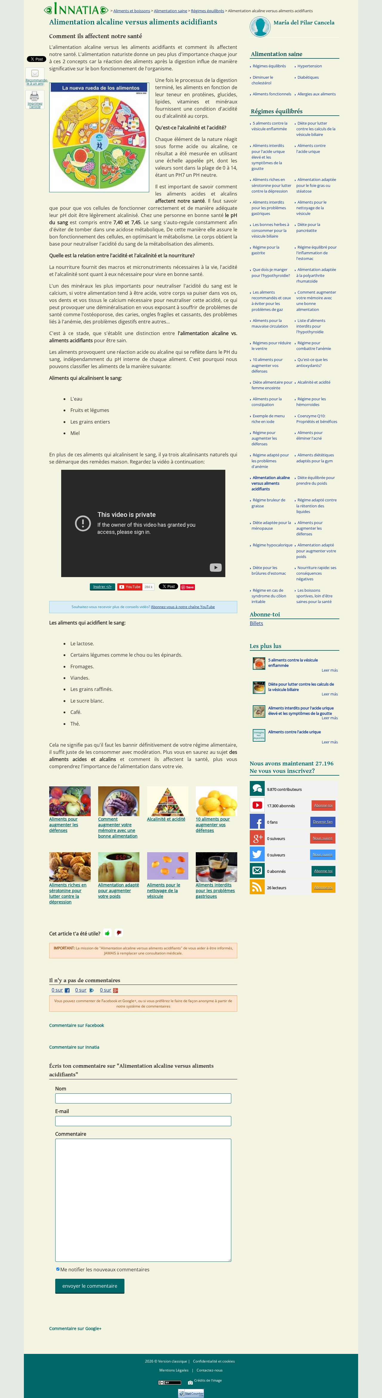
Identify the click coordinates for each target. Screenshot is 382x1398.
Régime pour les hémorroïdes (311, 401)
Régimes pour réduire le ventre (271, 345)
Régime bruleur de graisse (268, 502)
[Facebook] (257, 821)
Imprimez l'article (35, 105)
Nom (60, 1088)
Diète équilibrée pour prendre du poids (315, 480)
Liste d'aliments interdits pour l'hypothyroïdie (310, 326)
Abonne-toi (323, 805)
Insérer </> (102, 586)
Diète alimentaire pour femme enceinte (272, 384)
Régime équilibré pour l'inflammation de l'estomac (316, 252)
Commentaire (70, 1134)
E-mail (62, 1111)
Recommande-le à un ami (35, 82)
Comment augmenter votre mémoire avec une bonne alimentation (118, 827)
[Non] (119, 933)
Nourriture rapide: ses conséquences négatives (316, 573)
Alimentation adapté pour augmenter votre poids (118, 890)
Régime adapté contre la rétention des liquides (316, 505)
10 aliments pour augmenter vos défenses (213, 824)
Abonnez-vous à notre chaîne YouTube (183, 606)
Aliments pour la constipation (267, 401)
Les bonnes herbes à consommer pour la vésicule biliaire (270, 230)
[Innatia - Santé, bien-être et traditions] (76, 8)
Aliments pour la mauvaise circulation (270, 323)
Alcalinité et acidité (166, 819)
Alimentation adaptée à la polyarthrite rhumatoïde (316, 275)
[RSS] (257, 886)
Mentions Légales (174, 1370)
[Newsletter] (257, 870)
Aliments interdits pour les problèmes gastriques (215, 890)
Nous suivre (322, 838)
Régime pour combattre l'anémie (313, 345)
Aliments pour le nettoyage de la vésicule (163, 890)
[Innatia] (257, 788)
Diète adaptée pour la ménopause (271, 525)
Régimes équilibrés (207, 10)
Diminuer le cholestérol (262, 80)
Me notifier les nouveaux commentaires (105, 1269)
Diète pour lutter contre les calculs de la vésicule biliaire (315, 128)
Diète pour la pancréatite (308, 227)
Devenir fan (322, 821)
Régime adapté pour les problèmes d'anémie (270, 460)
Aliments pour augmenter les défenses (63, 824)
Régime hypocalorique (272, 545)
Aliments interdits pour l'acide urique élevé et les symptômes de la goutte (268, 157)
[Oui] (107, 933)
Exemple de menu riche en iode (268, 418)
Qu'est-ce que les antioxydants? (312, 362)
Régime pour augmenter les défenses (264, 438)
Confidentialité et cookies (214, 1361)
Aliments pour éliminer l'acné (309, 435)
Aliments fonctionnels (272, 94)
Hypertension (310, 66)
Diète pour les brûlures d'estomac (269, 570)
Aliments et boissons (131, 10)
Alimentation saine (170, 10)
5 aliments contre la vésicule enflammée (269, 125)
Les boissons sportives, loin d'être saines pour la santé (314, 596)
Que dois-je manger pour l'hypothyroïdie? (271, 272)
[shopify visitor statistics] (191, 1391)
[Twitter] (257, 854)
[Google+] (257, 837)
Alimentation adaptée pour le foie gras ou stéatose (316, 185)
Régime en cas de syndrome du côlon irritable (269, 596)
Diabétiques (308, 77)
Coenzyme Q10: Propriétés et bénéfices (316, 418)
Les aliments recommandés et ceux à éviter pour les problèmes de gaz (271, 300)
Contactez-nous (210, 1370)
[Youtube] (257, 804)
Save (190, 587)
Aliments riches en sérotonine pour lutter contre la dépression (68, 893)
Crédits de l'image (208, 1380)
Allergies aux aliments (317, 94)
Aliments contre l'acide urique (311, 148)
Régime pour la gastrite (265, 249)
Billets (256, 623)
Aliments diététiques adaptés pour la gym (315, 457)
